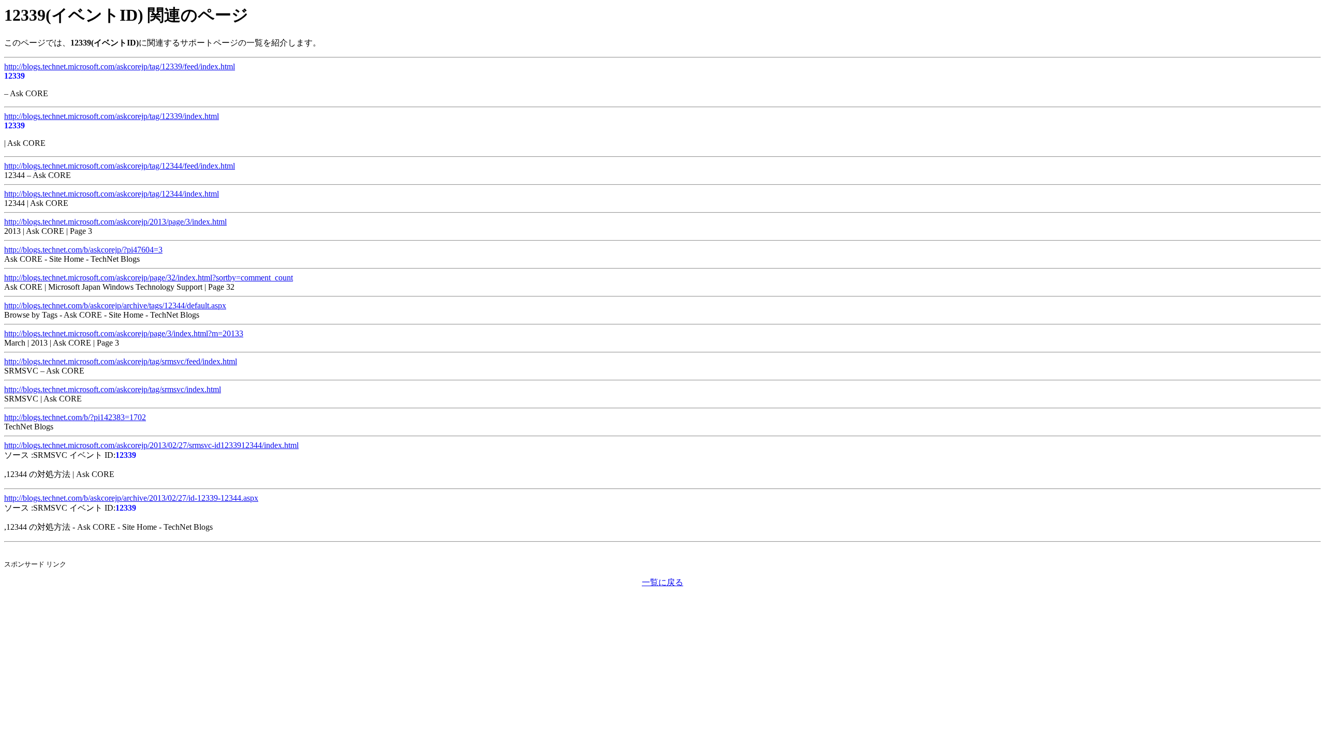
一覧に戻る (662, 582)
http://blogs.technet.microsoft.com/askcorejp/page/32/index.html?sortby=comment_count (148, 277)
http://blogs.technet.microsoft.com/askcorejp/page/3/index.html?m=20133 (123, 333)
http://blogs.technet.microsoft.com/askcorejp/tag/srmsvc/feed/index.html (120, 361)
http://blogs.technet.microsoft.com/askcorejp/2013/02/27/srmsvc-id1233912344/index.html (151, 445)
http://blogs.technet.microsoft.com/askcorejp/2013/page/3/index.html (115, 221)
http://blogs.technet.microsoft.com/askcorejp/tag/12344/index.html (111, 193)
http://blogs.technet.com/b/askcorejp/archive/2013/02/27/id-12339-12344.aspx (131, 498)
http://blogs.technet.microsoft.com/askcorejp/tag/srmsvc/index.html (112, 389)
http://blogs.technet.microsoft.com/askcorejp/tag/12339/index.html (111, 116)
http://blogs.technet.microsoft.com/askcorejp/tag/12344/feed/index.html (119, 165)
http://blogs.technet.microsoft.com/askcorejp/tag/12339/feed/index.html (119, 66)
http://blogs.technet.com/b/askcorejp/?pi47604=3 (83, 249)
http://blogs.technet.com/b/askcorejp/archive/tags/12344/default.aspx (115, 305)
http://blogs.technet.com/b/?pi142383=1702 (75, 417)
